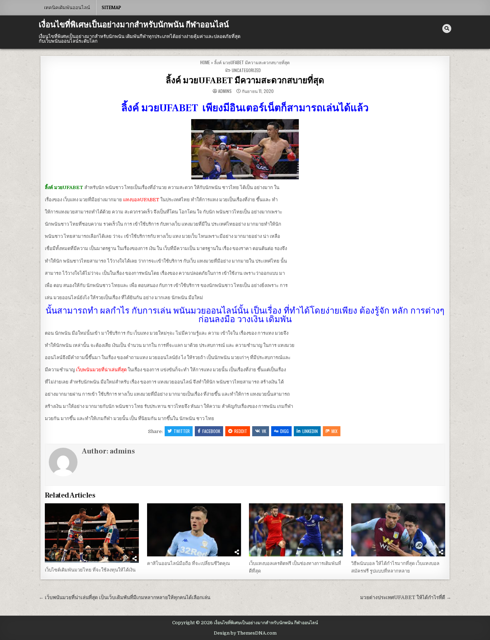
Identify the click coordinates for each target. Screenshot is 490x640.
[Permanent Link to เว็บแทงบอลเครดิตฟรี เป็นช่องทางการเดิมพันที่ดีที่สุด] (296, 529)
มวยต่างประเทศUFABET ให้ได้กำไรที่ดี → (405, 597)
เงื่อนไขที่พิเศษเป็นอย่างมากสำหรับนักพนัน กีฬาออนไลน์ (134, 25)
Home (205, 62)
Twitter (182, 431)
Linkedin (310, 431)
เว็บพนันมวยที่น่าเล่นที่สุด (101, 369)
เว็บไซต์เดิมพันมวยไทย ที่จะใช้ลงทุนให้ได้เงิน (90, 570)
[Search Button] (446, 28)
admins (225, 91)
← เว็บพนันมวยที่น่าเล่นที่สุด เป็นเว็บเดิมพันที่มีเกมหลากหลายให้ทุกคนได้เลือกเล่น (124, 597)
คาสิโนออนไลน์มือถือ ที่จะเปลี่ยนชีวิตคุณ (188, 563)
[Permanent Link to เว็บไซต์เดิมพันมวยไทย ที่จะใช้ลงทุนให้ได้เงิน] (92, 533)
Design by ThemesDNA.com (245, 633)
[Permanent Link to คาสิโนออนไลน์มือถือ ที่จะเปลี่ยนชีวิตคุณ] (194, 529)
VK (264, 431)
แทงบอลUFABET (141, 199)
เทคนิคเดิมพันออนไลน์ (67, 7)
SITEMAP (111, 7)
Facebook (211, 431)
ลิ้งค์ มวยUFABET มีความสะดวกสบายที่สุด (245, 80)
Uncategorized (246, 70)
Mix (334, 431)
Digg (284, 431)
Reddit (240, 431)
